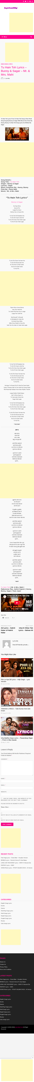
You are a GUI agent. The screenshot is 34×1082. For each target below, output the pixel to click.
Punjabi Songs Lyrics (6, 918)
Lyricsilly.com (19, 1027)
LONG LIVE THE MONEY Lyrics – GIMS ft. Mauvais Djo (16, 862)
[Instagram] (32, 1)
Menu (5, 37)
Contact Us (3, 964)
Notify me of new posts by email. (12, 820)
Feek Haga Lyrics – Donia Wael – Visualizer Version (14, 857)
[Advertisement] (21, 22)
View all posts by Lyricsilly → (20, 644)
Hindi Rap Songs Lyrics (7, 910)
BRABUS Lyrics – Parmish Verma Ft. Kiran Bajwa (14, 860)
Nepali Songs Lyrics (6, 915)
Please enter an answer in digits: (13, 803)
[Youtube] (26, 1)
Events (3, 905)
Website (3, 791)
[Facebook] (24, 1)
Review (3, 921)
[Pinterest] (30, 1)
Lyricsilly (8, 78)
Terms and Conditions (5, 969)
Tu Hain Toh (14, 182)
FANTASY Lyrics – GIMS (7, 865)
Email (3, 785)
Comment (4, 759)
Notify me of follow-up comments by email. (16, 815)
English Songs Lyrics (6, 903)
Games (3, 908)
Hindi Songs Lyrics (6, 64)
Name (3, 778)
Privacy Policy (3, 967)
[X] (28, 1)
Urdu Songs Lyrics (6, 923)
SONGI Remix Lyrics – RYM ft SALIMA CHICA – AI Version (16, 867)
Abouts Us (2, 962)
